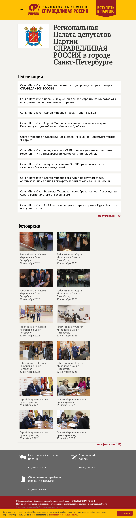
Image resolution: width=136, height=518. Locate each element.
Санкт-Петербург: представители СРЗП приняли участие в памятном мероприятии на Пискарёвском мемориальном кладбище (66, 152)
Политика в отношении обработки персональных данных (39, 507)
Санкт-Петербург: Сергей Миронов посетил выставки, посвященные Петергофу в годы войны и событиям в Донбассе (65, 124)
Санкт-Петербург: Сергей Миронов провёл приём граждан (59, 112)
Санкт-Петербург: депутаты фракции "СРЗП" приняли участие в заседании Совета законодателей (62, 165)
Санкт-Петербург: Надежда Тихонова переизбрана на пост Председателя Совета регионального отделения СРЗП (69, 193)
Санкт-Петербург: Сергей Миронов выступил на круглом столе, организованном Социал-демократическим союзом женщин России (65, 179)
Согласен (125, 513)
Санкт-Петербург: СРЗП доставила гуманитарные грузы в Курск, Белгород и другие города (69, 206)
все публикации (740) (109, 215)
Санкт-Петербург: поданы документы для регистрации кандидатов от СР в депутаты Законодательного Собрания (69, 100)
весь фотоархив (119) (109, 444)
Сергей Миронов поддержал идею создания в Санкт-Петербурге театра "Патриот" (67, 138)
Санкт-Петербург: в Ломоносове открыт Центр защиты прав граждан (66, 86)
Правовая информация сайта (63, 514)
